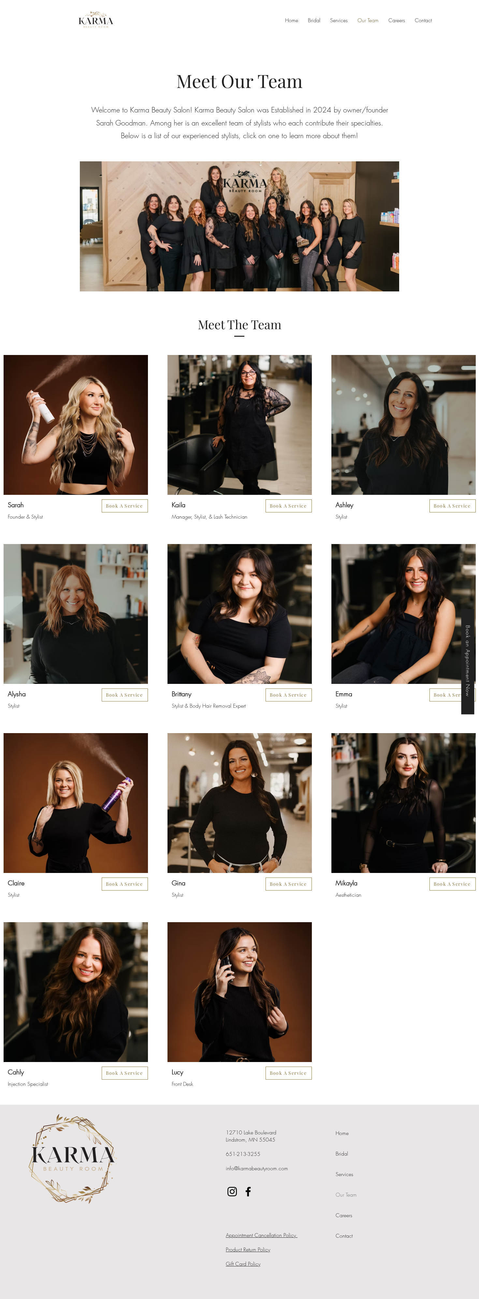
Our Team (346, 1194)
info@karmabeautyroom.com (257, 1168)
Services (344, 1174)
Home (342, 1133)
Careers (344, 1215)
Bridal (342, 1153)
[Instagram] (232, 1191)
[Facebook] (248, 1191)
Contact (344, 1235)
